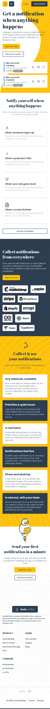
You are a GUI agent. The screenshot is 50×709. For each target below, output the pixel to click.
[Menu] (11, 3)
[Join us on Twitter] (29, 691)
